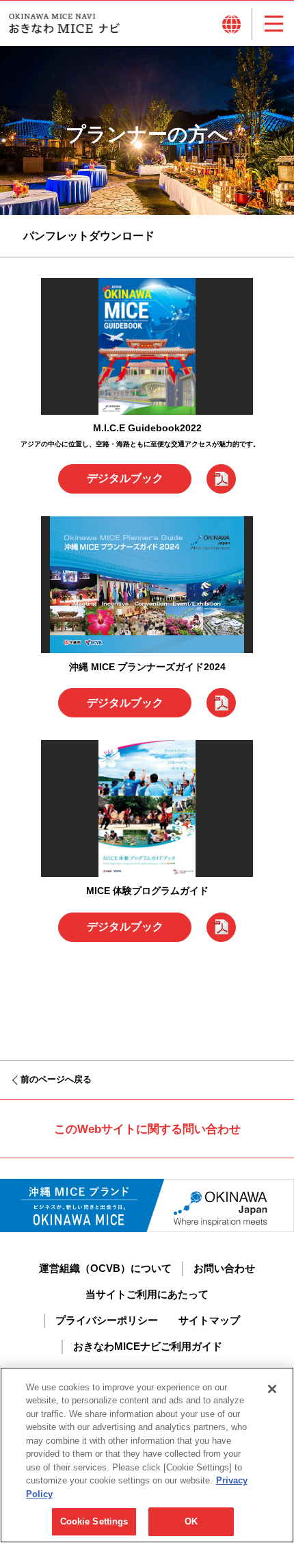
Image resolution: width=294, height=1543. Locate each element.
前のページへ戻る (56, 1079)
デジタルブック (125, 478)
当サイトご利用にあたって (147, 1294)
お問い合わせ (224, 1268)
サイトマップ (209, 1320)
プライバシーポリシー (106, 1320)
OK (191, 1521)
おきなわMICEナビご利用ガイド (147, 1346)
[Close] (272, 1389)
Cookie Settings (94, 1521)
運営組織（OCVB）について (105, 1268)
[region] (147, 1455)
